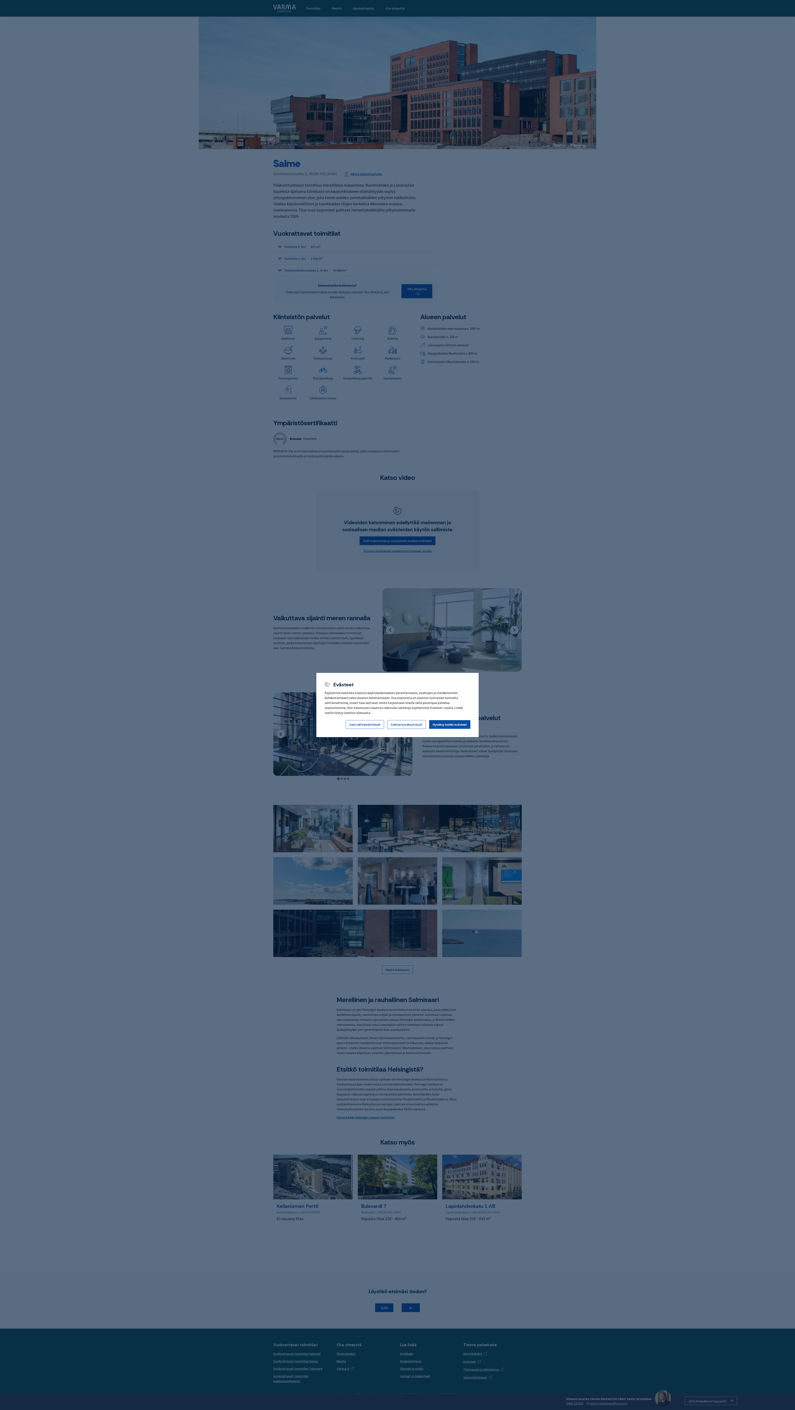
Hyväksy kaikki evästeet (450, 724)
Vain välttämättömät (365, 724)
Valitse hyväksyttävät (406, 724)
